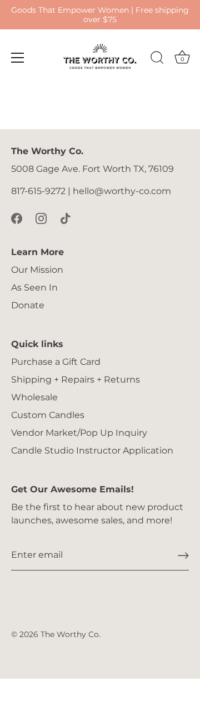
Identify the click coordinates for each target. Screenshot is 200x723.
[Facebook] (16, 217)
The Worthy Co (70, 634)
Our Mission (37, 269)
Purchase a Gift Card (56, 362)
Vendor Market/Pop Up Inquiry (79, 432)
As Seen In (34, 287)
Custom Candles (47, 415)
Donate (27, 305)
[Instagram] (41, 217)
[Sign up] (183, 555)
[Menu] (18, 57)
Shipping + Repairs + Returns (75, 379)
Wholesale (34, 397)
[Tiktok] (65, 217)
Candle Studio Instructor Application (92, 450)
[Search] (157, 59)
